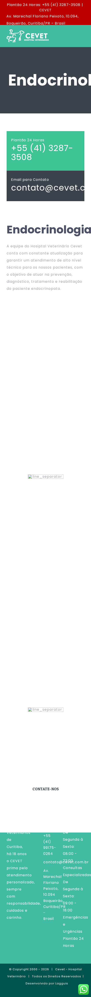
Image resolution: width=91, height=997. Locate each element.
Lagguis (61, 983)
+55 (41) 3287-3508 (42, 152)
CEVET (45, 10)
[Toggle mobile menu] (82, 36)
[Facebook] (38, 937)
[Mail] (53, 937)
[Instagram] (45, 937)
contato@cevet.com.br (49, 862)
